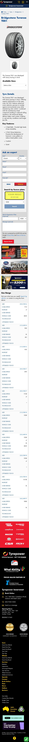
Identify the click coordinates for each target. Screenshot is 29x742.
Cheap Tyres (5, 702)
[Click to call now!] (19, 2)
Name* (4, 161)
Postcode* (5, 178)
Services (4, 662)
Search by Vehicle (7, 645)
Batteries (4, 664)
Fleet (3, 684)
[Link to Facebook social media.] (14, 738)
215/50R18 (23, 412)
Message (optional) (7, 222)
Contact (4, 679)
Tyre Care (4, 651)
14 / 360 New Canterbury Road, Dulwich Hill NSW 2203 (16, 598)
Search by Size (6, 647)
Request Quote (8, 241)
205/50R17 (23, 369)
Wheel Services (6, 673)
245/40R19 (23, 498)
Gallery (4, 688)
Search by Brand (6, 649)
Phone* (4, 167)
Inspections (5, 666)
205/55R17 (23, 391)
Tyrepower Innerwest (15, 6)
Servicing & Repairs (7, 668)
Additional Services (7, 675)
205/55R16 (23, 304)
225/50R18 (23, 455)
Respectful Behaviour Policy (8, 734)
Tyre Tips (4, 653)
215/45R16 (23, 325)
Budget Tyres (5, 700)
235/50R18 (23, 477)
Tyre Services (5, 670)
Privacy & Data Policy (11, 732)
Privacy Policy (10, 235)
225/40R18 (23, 434)
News (4, 686)
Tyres (3, 643)
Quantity (21, 156)
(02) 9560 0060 (10, 602)
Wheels (4, 656)
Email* (4, 172)
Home (4, 12)
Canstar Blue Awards (7, 698)
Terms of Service (21, 235)
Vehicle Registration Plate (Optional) (9, 215)
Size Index (5, 696)
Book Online (6, 681)
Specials (4, 677)
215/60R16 (23, 347)
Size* (4, 156)
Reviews (5, 690)
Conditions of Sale (21, 732)
